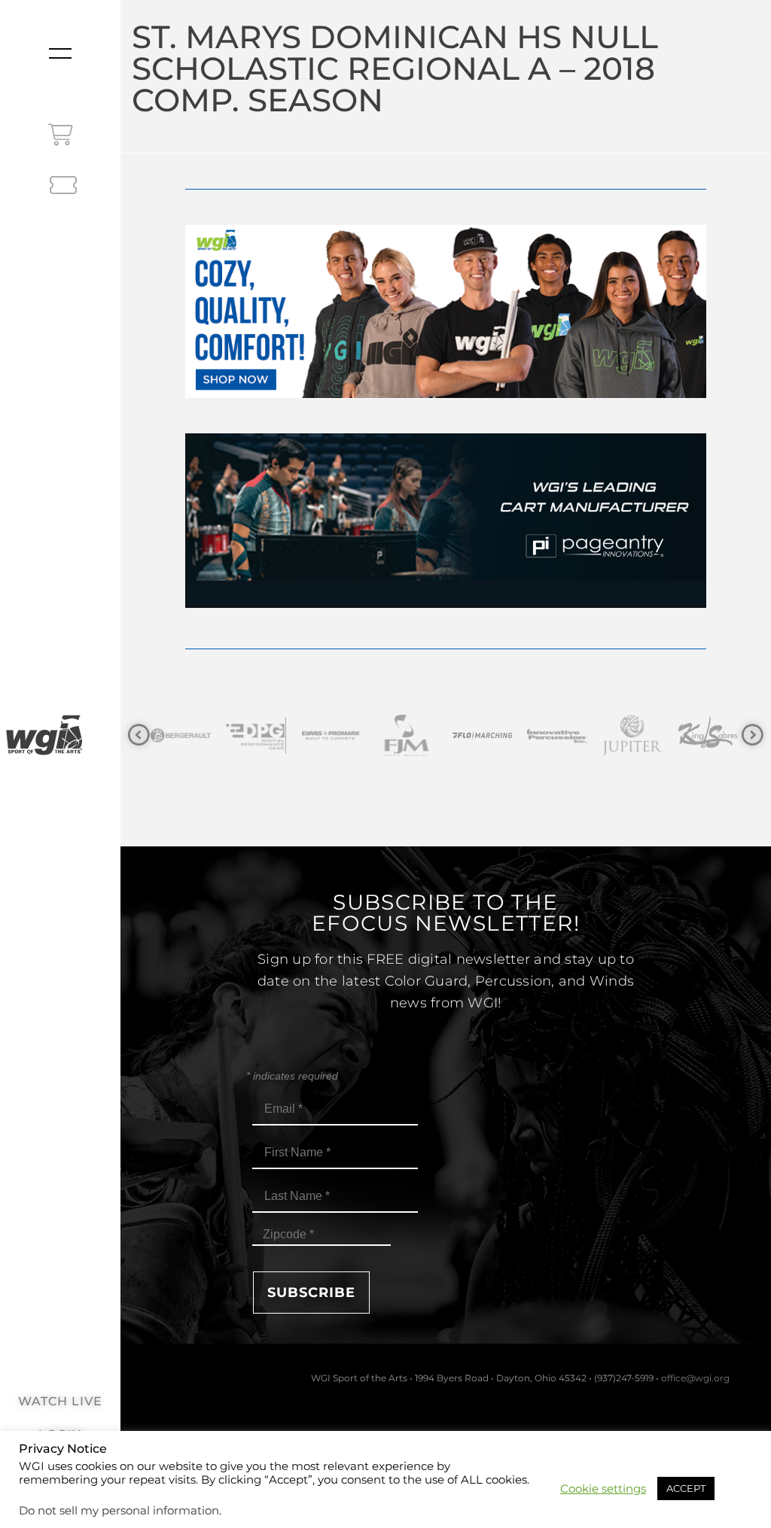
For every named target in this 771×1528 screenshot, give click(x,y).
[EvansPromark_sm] (256, 735)
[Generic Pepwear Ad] (445, 394)
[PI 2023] (445, 604)
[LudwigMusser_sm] (708, 735)
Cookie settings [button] (603, 1489)
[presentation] (139, 735)
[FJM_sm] (331, 735)
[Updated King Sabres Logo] (632, 735)
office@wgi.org (695, 1378)
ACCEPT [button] (685, 1488)
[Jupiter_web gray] (557, 735)
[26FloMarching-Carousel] (406, 735)
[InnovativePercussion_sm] (482, 735)
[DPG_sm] (181, 735)
